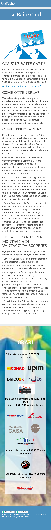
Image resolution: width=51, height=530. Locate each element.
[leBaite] (8, 3)
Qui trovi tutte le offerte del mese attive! (21, 86)
